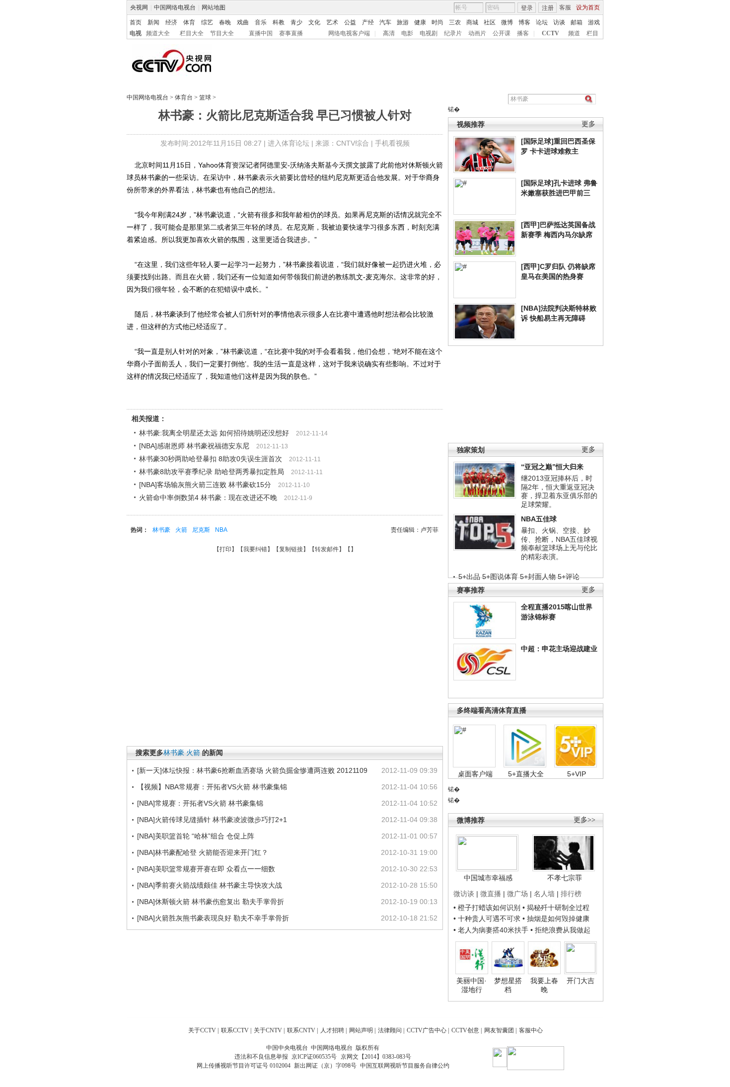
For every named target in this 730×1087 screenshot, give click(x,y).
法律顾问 (390, 1030)
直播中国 (261, 33)
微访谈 (463, 894)
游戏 (594, 22)
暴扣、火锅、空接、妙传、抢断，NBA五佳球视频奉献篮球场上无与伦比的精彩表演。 (559, 543)
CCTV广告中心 (426, 1030)
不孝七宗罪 (564, 878)
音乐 (261, 22)
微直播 (490, 894)
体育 (189, 22)
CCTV (550, 33)
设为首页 (588, 7)
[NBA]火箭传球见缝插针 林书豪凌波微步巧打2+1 (212, 820)
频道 (574, 33)
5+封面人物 (538, 577)
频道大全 (158, 33)
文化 (314, 22)
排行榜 (571, 894)
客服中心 (531, 1030)
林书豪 (161, 529)
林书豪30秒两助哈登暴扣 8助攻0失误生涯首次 (210, 459)
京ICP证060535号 (314, 1056)
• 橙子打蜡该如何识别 (486, 908)
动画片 (477, 33)
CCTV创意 (465, 1030)
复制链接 (291, 549)
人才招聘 (332, 1030)
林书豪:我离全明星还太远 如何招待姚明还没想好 (214, 433)
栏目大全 (192, 33)
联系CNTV (301, 1030)
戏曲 (243, 22)
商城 (472, 22)
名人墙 (544, 894)
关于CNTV (268, 1030)
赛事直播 (291, 33)
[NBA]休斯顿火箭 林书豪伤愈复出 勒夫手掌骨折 (210, 902)
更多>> (584, 820)
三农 (455, 22)
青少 (296, 22)
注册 (548, 7)
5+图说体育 (500, 577)
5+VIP (576, 774)
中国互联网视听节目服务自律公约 (404, 1065)
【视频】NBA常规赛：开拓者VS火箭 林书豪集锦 (212, 787)
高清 (389, 33)
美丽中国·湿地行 (471, 985)
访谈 (559, 22)
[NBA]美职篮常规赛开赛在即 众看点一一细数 (206, 869)
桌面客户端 (475, 774)
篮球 (205, 97)
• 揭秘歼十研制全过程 (555, 908)
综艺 (207, 22)
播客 (523, 33)
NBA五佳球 (539, 519)
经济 (171, 22)
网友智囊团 (499, 1030)
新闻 (153, 22)
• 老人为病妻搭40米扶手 (490, 930)
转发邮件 (327, 549)
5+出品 (469, 577)
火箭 (181, 529)
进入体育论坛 (288, 143)
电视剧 (429, 33)
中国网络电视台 (175, 7)
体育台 (184, 97)
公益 (350, 22)
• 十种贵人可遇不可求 (487, 918)
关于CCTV (202, 1030)
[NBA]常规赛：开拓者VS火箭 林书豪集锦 (200, 803)
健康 (420, 22)
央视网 (139, 7)
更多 (588, 124)
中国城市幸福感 (488, 878)
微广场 (517, 894)
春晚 (225, 22)
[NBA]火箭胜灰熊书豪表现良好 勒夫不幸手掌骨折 (213, 918)
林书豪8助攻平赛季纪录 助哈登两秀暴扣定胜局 (211, 472)
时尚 (437, 22)
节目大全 (222, 33)
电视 (136, 33)
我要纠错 (255, 549)
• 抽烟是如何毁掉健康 (555, 918)
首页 (136, 22)
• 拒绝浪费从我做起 (560, 930)
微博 (507, 22)
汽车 (385, 22)
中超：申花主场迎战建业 (559, 649)
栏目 (592, 33)
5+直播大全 (526, 774)
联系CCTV (235, 1030)
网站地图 (213, 7)
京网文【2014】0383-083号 (376, 1056)
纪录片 (453, 33)
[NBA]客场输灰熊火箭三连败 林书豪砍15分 (205, 485)
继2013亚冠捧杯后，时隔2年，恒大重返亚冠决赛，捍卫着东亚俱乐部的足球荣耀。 (559, 491)
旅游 (403, 22)
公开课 (502, 33)
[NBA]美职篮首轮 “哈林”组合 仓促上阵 (195, 836)
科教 (279, 22)
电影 (407, 33)
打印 (225, 549)
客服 (565, 7)
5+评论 (569, 577)
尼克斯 (201, 529)
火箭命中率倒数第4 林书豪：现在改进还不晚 (208, 498)
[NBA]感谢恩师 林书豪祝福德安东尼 (194, 446)
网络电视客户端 (349, 33)
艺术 (332, 22)
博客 (524, 22)
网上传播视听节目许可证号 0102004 (244, 1065)
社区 (490, 22)
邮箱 (577, 22)
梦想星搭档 (508, 985)
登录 (527, 7)
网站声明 (361, 1030)
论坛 (542, 22)
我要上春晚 (544, 985)
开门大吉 (580, 981)
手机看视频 (392, 143)
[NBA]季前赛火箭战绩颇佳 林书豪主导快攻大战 (209, 885)
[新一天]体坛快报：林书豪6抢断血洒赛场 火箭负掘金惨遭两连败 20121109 (252, 770)
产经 (368, 22)
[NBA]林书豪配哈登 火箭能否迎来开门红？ (202, 852)
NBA (221, 529)
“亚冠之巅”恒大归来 (552, 467)
